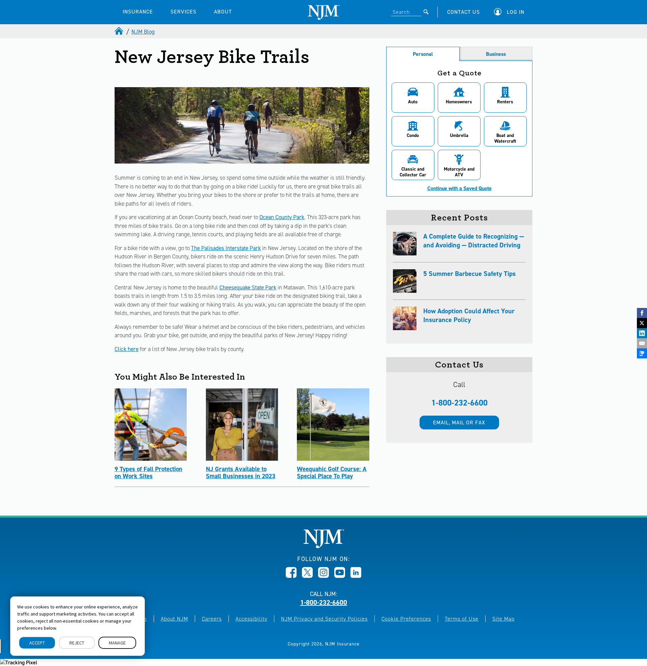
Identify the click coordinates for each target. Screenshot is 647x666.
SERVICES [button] (183, 11)
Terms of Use (462, 618)
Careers (212, 618)
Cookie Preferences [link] (406, 618)
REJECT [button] (76, 643)
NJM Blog (143, 31)
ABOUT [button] (223, 11)
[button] (510, 12)
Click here (126, 349)
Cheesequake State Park (247, 287)
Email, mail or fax (459, 422)
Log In (515, 11)
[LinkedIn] (642, 333)
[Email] (642, 343)
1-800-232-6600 (459, 402)
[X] (642, 323)
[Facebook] (642, 313)
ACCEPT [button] (37, 643)
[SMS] (642, 353)
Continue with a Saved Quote (459, 188)
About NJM (174, 618)
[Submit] (426, 12)
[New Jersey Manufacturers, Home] (323, 546)
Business (496, 54)
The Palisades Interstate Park (226, 248)
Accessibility (251, 618)
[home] (120, 31)
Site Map (503, 618)
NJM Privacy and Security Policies (324, 618)
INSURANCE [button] (138, 11)
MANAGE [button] (117, 643)
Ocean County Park (281, 217)
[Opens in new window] (291, 576)
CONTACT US (463, 11)
